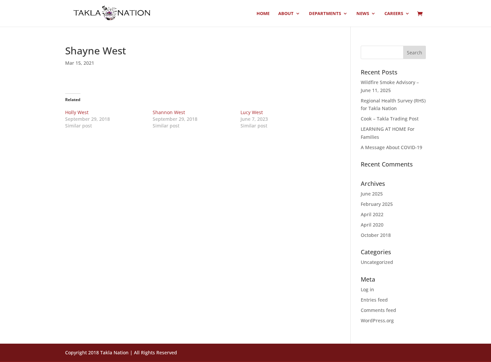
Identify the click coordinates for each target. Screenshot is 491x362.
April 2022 (372, 214)
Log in (367, 289)
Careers (393, 13)
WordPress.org (377, 320)
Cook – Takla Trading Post (390, 118)
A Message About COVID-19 (391, 147)
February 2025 (377, 204)
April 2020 (372, 225)
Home (263, 13)
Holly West (77, 112)
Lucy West (251, 112)
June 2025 (372, 194)
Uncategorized (377, 262)
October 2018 (376, 235)
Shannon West (169, 112)
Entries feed (374, 300)
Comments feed (378, 310)
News (362, 13)
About (286, 13)
